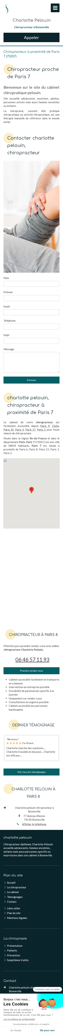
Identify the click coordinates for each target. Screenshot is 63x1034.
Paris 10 (9, 429)
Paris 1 (41, 429)
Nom (6, 277)
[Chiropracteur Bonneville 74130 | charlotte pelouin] (7, 8)
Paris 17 (30, 429)
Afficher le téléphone (34, 824)
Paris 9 (45, 425)
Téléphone (10, 320)
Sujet (6, 335)
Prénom (8, 292)
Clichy (55, 425)
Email (7, 306)
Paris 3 (19, 429)
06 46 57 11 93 (32, 659)
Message (9, 349)
